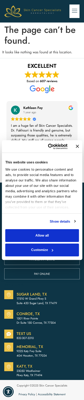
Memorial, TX (30, 346)
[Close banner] (77, 146)
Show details (60, 221)
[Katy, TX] (8, 366)
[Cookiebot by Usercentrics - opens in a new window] (50, 146)
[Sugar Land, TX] (8, 294)
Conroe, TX (28, 313)
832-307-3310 (25, 338)
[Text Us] (8, 334)
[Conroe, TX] (8, 314)
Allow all (42, 235)
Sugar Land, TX (32, 294)
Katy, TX (24, 366)
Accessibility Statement (51, 394)
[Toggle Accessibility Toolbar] (8, 392)
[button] (74, 11)
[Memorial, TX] (8, 347)
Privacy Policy (27, 394)
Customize (39, 250)
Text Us (24, 333)
